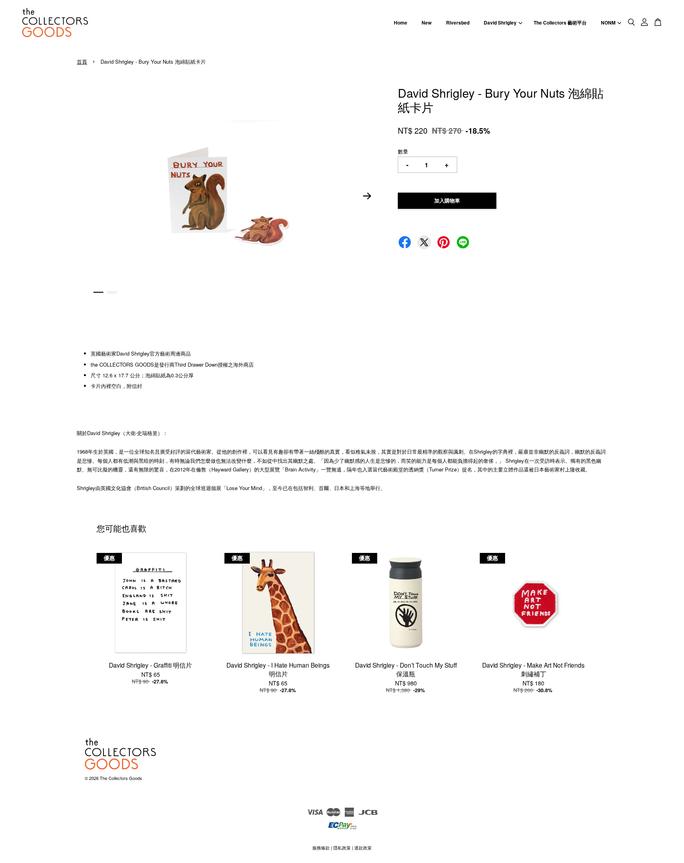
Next (367, 196)
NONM (608, 22)
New (426, 22)
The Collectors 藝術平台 (560, 22)
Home (400, 22)
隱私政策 (342, 847)
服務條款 (321, 847)
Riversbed (457, 22)
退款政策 (363, 847)
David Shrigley (500, 22)
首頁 (82, 61)
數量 (403, 151)
